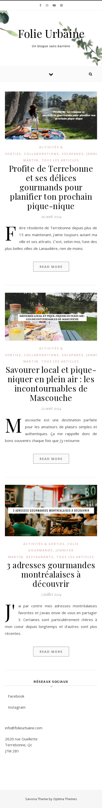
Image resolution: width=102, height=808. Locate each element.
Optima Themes (65, 799)
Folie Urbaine (51, 33)
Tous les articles (60, 160)
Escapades (72, 154)
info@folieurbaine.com (23, 727)
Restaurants (39, 557)
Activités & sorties (44, 544)
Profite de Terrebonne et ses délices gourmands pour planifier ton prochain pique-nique (51, 187)
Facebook (16, 696)
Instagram (17, 707)
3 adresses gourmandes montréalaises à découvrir (51, 574)
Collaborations (41, 154)
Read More (51, 266)
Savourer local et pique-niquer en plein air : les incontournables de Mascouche (51, 383)
